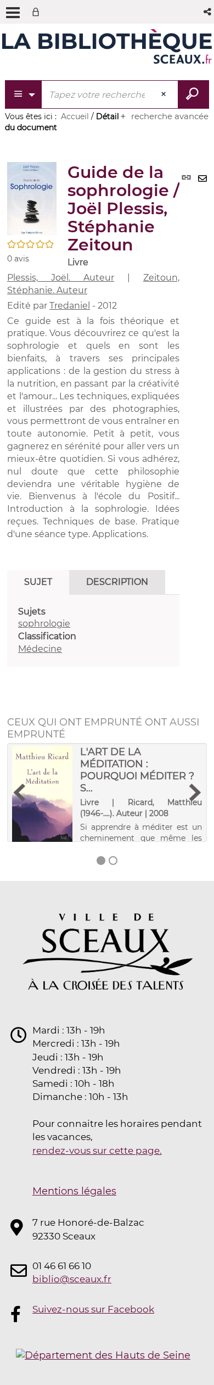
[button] (208, 12)
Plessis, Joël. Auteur (60, 277)
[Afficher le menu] (12, 13)
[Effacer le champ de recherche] (164, 94)
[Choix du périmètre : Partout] (23, 94)
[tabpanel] (93, 631)
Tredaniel (69, 305)
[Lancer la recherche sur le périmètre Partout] (193, 94)
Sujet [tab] (38, 582)
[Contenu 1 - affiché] (101, 860)
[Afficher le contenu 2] (113, 860)
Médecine (40, 649)
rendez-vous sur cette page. (97, 1150)
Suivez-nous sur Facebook (93, 1309)
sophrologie (44, 623)
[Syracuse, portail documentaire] (107, 48)
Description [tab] (117, 582)
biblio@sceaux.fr (71, 1279)
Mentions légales (74, 1191)
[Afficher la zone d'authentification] (38, 12)
